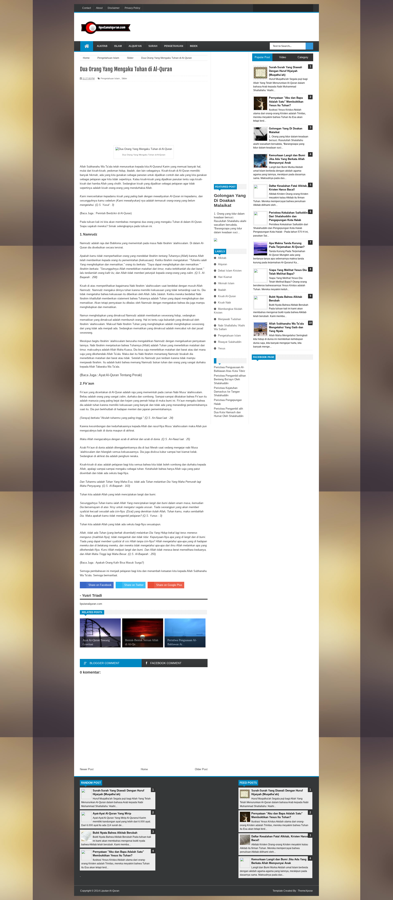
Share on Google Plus (169, 584)
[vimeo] (274, 8)
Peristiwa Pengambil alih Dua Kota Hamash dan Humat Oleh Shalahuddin (228, 412)
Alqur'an (135, 46)
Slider (124, 78)
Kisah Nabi (224, 302)
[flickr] (283, 8)
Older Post (201, 769)
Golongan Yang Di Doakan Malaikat (230, 200)
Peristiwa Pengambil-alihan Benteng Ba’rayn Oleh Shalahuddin (230, 379)
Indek (194, 46)
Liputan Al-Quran (110, 890)
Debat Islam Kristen (230, 270)
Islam (118, 46)
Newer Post (87, 769)
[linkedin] (300, 8)
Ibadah (222, 289)
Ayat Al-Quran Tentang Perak (120, 375)
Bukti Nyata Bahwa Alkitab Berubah (115, 832)
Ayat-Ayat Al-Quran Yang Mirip (112, 813)
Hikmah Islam (226, 283)
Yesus (221, 348)
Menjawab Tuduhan (229, 319)
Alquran (222, 264)
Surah (152, 46)
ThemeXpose (305, 890)
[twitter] (266, 8)
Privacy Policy (132, 8)
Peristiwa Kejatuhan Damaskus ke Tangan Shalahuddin (227, 391)
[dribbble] (291, 8)
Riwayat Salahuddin (229, 341)
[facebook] (257, 8)
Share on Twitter (133, 584)
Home (144, 769)
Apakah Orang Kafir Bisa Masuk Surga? (119, 562)
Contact (86, 8)
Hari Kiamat (225, 276)
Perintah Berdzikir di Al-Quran (113, 213)
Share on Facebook (100, 584)
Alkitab (102, 46)
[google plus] (309, 8)
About (99, 8)
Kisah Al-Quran (227, 296)
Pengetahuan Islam (229, 335)
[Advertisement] (238, 26)
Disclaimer (114, 8)
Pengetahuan (173, 46)
